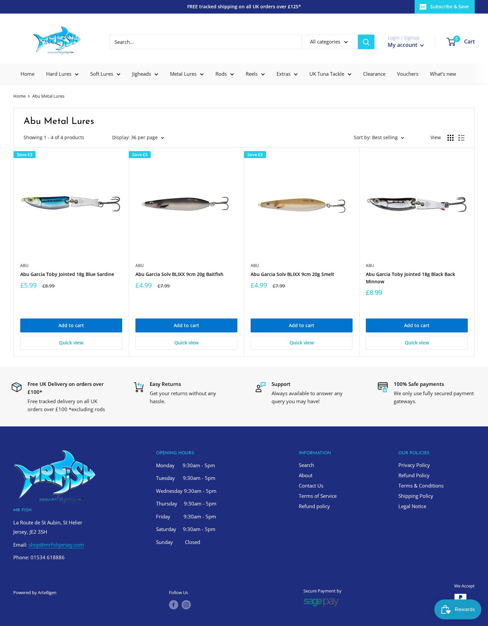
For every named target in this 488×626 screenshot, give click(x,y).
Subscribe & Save (449, 6)
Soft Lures (101, 73)
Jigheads (141, 73)
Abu (24, 265)
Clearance (374, 73)
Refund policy (314, 506)
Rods (221, 73)
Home (28, 73)
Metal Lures (183, 73)
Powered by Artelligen (34, 592)
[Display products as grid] (450, 138)
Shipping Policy (415, 495)
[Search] (366, 42)
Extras (283, 73)
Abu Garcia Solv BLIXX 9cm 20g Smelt (292, 274)
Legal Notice (412, 506)
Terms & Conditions (421, 485)
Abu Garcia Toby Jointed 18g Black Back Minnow (410, 278)
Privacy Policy (414, 465)
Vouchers (407, 73)
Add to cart (71, 325)
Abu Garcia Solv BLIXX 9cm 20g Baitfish (179, 274)
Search (306, 465)
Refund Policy (414, 475)
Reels (252, 73)
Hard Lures (58, 73)
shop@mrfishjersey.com (56, 544)
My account (403, 44)
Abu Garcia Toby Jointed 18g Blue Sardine (67, 274)
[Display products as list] (461, 138)
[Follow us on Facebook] (173, 604)
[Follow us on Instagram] (186, 604)
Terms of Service (318, 495)
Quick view (71, 342)
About (305, 475)
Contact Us (311, 485)
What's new (443, 73)
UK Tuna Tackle (326, 73)
